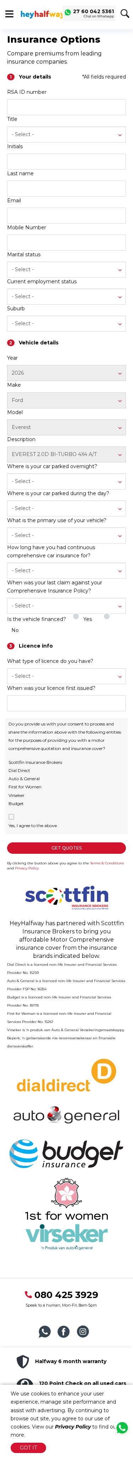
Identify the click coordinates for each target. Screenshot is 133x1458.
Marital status (23, 254)
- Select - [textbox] (23, 134)
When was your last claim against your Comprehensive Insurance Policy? (54, 586)
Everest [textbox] (21, 427)
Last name (20, 173)
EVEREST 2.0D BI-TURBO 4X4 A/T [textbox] (54, 454)
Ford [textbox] (17, 400)
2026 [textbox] (18, 373)
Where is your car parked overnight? (52, 466)
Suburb (16, 308)
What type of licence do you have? (50, 661)
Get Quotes (66, 848)
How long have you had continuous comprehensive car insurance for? (51, 551)
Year (12, 358)
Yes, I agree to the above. (33, 825)
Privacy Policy (27, 868)
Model (15, 412)
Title (12, 119)
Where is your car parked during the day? (58, 493)
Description (21, 439)
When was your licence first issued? (51, 688)
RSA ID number (26, 92)
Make (14, 385)
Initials (15, 146)
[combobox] (66, 135)
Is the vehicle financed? (36, 619)
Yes (87, 619)
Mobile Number (26, 227)
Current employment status (42, 281)
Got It (28, 1447)
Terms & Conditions (107, 863)
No (15, 630)
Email (14, 200)
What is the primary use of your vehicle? (56, 520)
